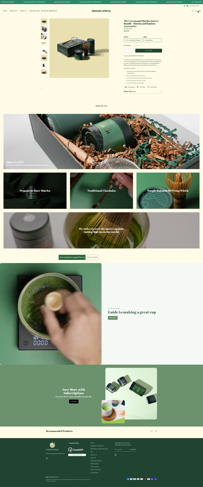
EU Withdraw (94, 473)
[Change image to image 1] (44, 21)
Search (92, 443)
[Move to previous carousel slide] (152, 431)
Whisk (145, 37)
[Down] (44, 75)
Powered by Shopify (50, 481)
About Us (93, 458)
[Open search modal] (192, 11)
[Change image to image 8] (44, 72)
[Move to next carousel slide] (155, 431)
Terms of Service (95, 469)
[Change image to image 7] (44, 65)
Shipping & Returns (96, 461)
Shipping (126, 56)
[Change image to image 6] (44, 58)
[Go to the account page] (195, 11)
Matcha (126, 37)
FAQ (91, 452)
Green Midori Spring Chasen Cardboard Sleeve (139, 78)
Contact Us (93, 455)
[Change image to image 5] (44, 51)
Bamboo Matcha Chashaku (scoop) (136, 80)
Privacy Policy (94, 467)
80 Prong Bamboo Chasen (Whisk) (136, 75)
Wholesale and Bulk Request (99, 449)
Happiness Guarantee (96, 446)
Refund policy (94, 464)
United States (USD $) (194, 6)
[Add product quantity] (125, 50)
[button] (128, 29)
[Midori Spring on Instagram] (184, 6)
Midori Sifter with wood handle (135, 83)
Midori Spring (58, 479)
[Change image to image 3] (44, 36)
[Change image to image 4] (44, 43)
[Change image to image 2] (44, 29)
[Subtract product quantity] (133, 50)
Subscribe (133, 449)
